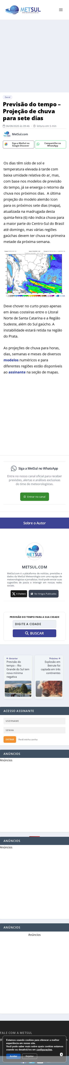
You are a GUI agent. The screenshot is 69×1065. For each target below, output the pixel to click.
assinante (17, 372)
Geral (7, 97)
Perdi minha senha (28, 739)
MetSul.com (20, 134)
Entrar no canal (36, 496)
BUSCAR (37, 633)
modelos (11, 360)
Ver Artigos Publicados (45, 593)
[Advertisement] (34, 56)
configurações (44, 1049)
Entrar (10, 739)
